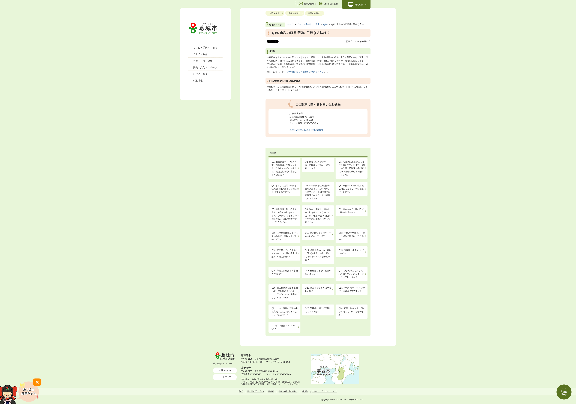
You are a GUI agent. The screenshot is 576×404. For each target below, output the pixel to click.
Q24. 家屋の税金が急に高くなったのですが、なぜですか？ (352, 311)
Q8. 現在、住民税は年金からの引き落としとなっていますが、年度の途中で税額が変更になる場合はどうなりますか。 (317, 215)
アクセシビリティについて (324, 391)
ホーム (290, 24)
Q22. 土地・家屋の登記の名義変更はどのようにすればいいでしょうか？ (285, 311)
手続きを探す (294, 13)
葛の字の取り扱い (255, 391)
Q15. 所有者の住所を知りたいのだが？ (352, 252)
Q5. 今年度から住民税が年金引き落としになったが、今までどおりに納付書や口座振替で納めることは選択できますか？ (317, 192)
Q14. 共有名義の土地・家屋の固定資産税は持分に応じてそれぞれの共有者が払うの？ (318, 255)
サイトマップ (225, 377)
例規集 (305, 391)
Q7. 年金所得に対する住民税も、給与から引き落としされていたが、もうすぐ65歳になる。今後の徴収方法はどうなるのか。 (284, 215)
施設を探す (274, 13)
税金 (317, 24)
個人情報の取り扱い (288, 391)
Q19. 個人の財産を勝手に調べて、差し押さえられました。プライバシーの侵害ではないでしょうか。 (285, 293)
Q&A (325, 24)
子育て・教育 (200, 54)
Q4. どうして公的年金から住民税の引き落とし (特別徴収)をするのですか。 (285, 188)
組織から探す (314, 13)
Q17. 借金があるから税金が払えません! (318, 272)
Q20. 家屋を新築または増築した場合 (318, 289)
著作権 (271, 391)
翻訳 (241, 391)
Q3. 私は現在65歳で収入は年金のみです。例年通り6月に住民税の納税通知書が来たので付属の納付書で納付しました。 (352, 168)
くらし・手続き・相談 (205, 47)
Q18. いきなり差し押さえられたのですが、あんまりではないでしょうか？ (352, 273)
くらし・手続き (304, 24)
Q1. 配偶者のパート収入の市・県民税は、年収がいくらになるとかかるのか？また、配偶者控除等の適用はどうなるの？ (284, 168)
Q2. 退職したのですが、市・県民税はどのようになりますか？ (317, 165)
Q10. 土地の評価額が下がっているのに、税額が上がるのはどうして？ (285, 236)
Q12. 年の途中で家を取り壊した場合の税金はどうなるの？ (352, 236)
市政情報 (198, 80)
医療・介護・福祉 (202, 61)
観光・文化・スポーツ (205, 67)
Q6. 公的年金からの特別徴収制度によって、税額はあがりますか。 (351, 188)
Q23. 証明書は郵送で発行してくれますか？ (318, 310)
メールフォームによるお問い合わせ (306, 129)
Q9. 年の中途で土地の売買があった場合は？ (351, 211)
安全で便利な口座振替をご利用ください (305, 72)
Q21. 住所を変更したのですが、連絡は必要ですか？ (352, 289)
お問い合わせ (225, 370)
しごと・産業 (200, 74)
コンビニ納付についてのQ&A (283, 327)
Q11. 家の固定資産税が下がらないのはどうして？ (318, 234)
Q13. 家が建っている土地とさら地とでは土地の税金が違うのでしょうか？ (285, 253)
